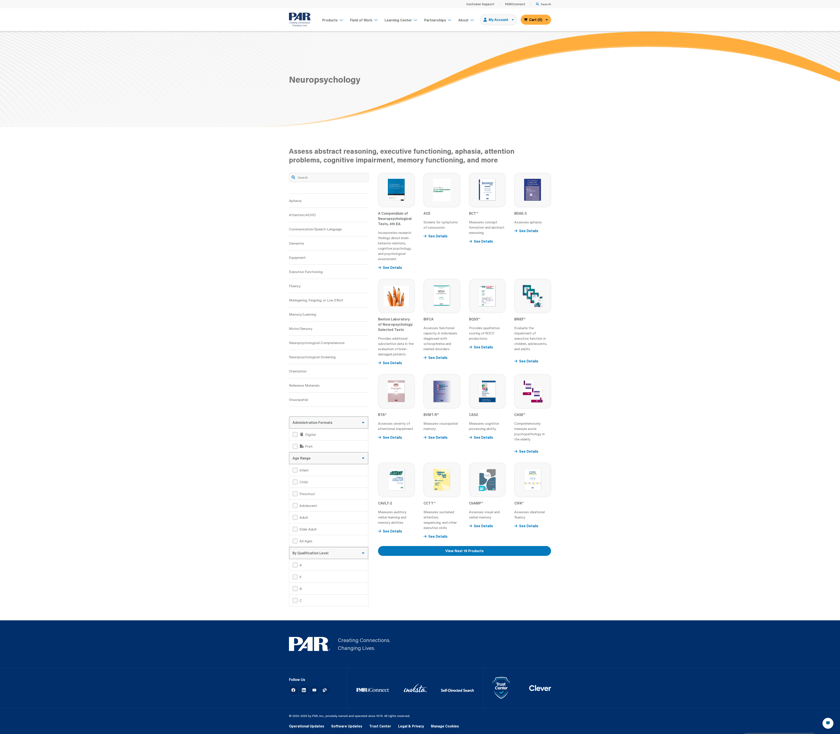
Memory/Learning (302, 314)
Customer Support (480, 4)
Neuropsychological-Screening (312, 357)
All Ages (305, 541)
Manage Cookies (445, 726)
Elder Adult (308, 529)
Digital (310, 434)
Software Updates (346, 726)
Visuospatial (298, 399)
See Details (392, 267)
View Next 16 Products (464, 550)
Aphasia (295, 200)
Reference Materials (304, 385)
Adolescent (308, 505)
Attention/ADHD (302, 214)
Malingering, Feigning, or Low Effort (316, 300)
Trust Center (380, 726)
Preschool (307, 493)
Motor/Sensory (300, 328)
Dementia (296, 243)
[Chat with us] (827, 723)
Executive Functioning (306, 271)
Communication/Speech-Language (315, 229)
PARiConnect (515, 4)
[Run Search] (293, 177)
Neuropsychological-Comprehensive (317, 342)
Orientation (297, 371)
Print (308, 446)
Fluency (295, 286)
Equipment (297, 257)
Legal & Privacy (411, 726)
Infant (304, 470)
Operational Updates (306, 726)
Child (303, 482)
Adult (303, 517)
